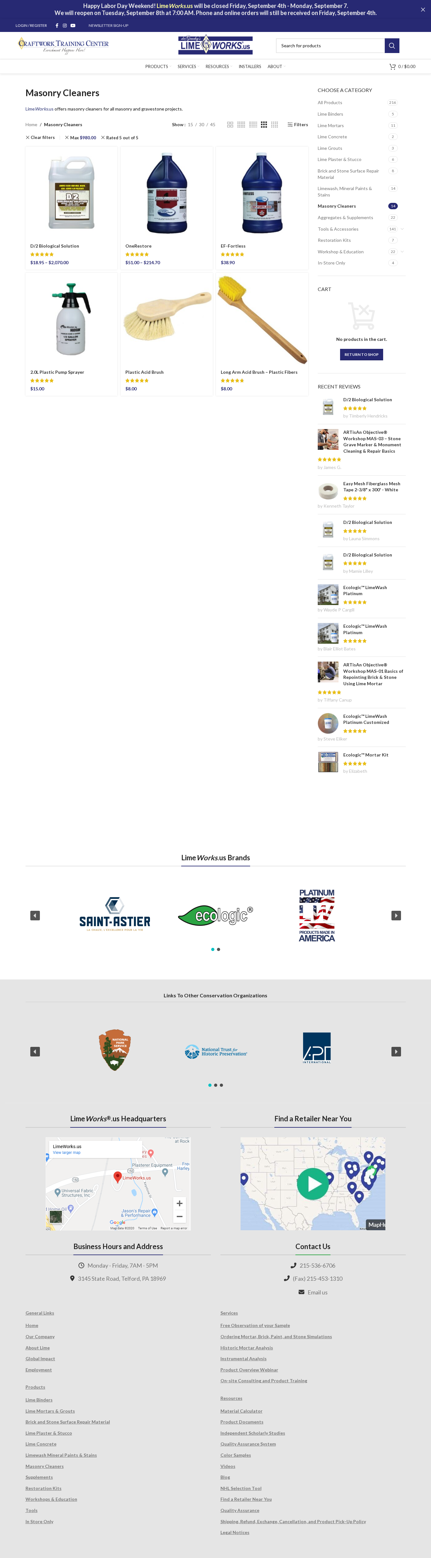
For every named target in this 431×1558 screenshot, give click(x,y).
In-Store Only (331, 262)
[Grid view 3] (264, 125)
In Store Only (39, 1521)
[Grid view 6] (253, 125)
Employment (39, 1369)
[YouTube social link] (73, 25)
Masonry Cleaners (337, 206)
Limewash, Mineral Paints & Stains (345, 191)
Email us (318, 1292)
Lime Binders (330, 114)
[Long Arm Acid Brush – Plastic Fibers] (262, 319)
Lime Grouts (330, 148)
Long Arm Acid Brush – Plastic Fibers (259, 372)
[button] (35, 915)
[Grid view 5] (241, 125)
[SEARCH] (392, 45)
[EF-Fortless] (262, 193)
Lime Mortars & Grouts (50, 1411)
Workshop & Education (341, 251)
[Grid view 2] (230, 125)
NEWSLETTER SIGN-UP (108, 25)
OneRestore (138, 246)
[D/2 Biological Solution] (72, 193)
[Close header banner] (423, 9)
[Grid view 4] (274, 125)
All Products (330, 102)
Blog (225, 1477)
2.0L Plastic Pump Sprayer (57, 372)
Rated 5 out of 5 (122, 137)
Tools (32, 1510)
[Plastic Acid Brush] (167, 319)
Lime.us (40, 108)
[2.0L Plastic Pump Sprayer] (72, 319)
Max (83, 137)
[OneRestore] (167, 193)
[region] (216, 915)
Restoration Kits (334, 240)
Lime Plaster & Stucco (339, 159)
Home (31, 124)
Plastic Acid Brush (144, 372)
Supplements (39, 1477)
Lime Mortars (331, 125)
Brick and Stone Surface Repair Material (348, 174)
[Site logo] (215, 45)
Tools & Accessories (338, 229)
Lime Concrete (332, 136)
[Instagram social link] (65, 25)
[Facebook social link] (57, 25)
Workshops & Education (51, 1499)
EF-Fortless (233, 246)
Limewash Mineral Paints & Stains (61, 1455)
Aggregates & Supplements (345, 217)
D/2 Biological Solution (54, 246)
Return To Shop (362, 354)
